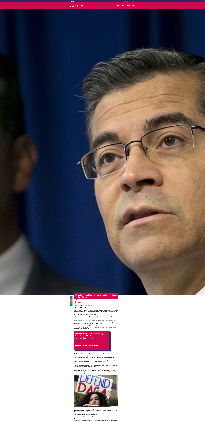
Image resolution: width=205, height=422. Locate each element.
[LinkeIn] (71, 305)
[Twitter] (124, 1)
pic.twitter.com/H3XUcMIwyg (86, 342)
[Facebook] (122, 1)
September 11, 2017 (82, 347)
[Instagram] (130, 1)
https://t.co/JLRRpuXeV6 (84, 340)
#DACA (89, 338)
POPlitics (77, 305)
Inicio (74, 305)
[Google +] (127, 1)
